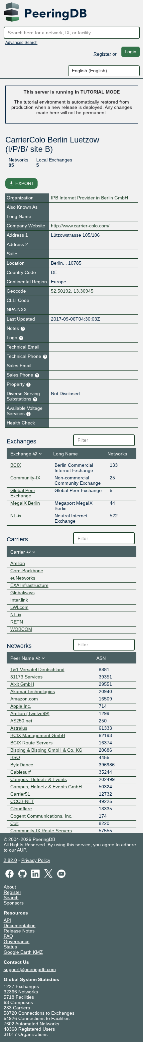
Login (130, 51)
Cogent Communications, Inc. (41, 816)
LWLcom (19, 607)
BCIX (15, 465)
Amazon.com (24, 698)
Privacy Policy (35, 860)
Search (11, 897)
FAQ (8, 936)
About (10, 887)
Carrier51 (20, 794)
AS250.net (21, 720)
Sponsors (14, 903)
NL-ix (15, 515)
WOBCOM (21, 629)
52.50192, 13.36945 (72, 291)
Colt (14, 823)
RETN (16, 622)
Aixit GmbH (22, 684)
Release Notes (19, 930)
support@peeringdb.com (30, 969)
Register (102, 53)
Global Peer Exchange (22, 493)
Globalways (22, 592)
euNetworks (22, 578)
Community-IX (25, 477)
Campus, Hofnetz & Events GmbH (46, 786)
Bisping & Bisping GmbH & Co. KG (46, 750)
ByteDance (21, 764)
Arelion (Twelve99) (30, 713)
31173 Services (26, 676)
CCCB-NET (22, 801)
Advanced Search (21, 42)
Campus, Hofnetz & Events (38, 779)
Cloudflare (21, 808)
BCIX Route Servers (31, 742)
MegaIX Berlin (25, 503)
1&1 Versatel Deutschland (37, 669)
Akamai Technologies (32, 691)
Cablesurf (20, 772)
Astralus (18, 728)
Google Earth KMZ (23, 952)
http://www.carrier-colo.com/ (80, 225)
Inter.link (19, 600)
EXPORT (21, 183)
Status (10, 946)
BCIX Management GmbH (37, 735)
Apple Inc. (20, 706)
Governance (17, 941)
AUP (21, 850)
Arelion (17, 563)
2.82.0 (10, 860)
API (7, 920)
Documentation (20, 925)
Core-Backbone (26, 570)
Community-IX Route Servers (41, 830)
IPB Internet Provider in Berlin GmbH (89, 197)
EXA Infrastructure (29, 585)
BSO (15, 757)
